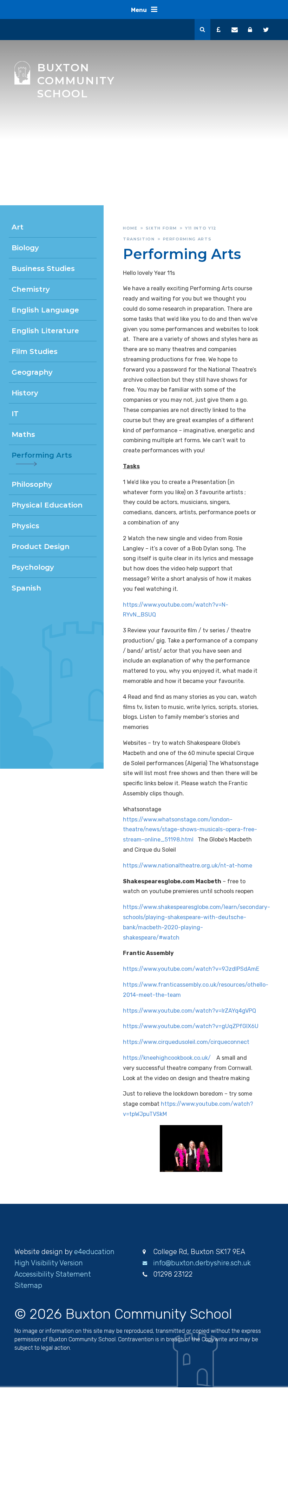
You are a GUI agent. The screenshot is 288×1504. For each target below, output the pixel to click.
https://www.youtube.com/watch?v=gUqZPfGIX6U (190, 1026)
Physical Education (47, 505)
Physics (25, 526)
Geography (32, 372)
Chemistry (31, 289)
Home (130, 228)
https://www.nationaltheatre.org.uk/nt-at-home (187, 865)
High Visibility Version (48, 1263)
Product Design (41, 546)
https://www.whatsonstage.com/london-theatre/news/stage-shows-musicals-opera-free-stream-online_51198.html (190, 829)
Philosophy (32, 484)
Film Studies (35, 351)
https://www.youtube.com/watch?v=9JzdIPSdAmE (191, 969)
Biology (25, 248)
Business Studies (43, 268)
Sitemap (28, 1285)
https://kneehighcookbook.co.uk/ (167, 1057)
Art (18, 227)
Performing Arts (187, 239)
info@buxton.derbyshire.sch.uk (202, 1263)
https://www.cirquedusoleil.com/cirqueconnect (186, 1042)
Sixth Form (161, 228)
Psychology (33, 567)
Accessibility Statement (52, 1274)
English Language (45, 310)
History (25, 393)
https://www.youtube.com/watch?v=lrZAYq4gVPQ (189, 1010)
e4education (94, 1251)
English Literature (45, 331)
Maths (23, 434)
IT (15, 413)
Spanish (26, 588)
